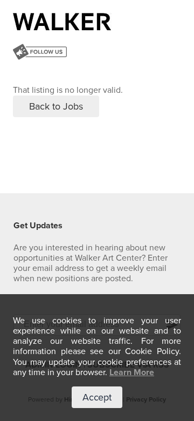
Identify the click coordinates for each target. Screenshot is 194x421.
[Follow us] (40, 53)
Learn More (131, 372)
